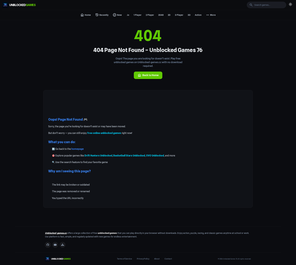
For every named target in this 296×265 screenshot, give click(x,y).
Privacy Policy (143, 259)
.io (128, 15)
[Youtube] (55, 245)
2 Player (150, 15)
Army (209, 66)
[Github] (48, 245)
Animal (210, 39)
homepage (77, 148)
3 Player (179, 15)
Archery (210, 55)
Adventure (212, 22)
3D (189, 15)
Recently (101, 15)
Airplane (211, 28)
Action (198, 15)
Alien (209, 33)
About (157, 259)
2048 (161, 15)
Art (208, 72)
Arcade (210, 50)
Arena (209, 61)
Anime (210, 44)
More (211, 15)
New (117, 15)
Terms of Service (124, 259)
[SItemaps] (62, 245)
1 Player (138, 15)
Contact (168, 259)
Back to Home (148, 75)
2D (169, 15)
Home (85, 15)
